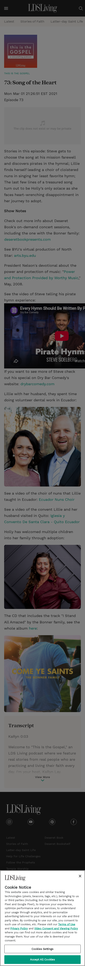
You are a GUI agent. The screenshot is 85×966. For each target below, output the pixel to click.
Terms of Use (66, 924)
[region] (42, 918)
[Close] (80, 876)
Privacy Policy (19, 928)
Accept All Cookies (42, 959)
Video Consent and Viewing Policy (56, 928)
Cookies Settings (42, 948)
